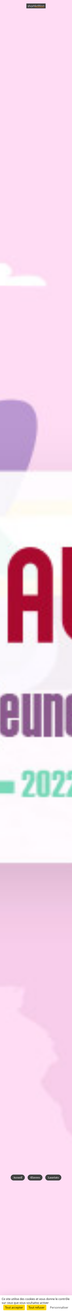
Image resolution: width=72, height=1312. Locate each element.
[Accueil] (36, 5)
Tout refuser (36, 1307)
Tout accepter (14, 1307)
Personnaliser (59, 1307)
